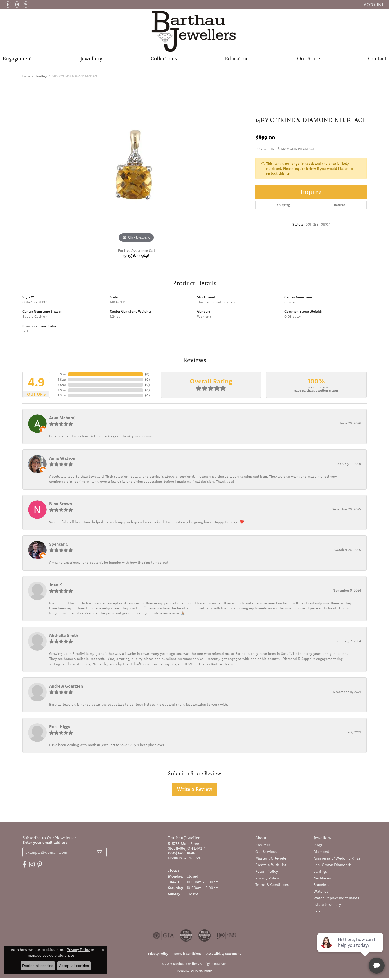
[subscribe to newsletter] (99, 852)
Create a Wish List (270, 864)
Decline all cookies (37, 965)
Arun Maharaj (62, 417)
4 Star (61, 379)
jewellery (41, 76)
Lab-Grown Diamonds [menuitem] (332, 864)
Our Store (308, 58)
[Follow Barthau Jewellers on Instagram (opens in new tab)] (17, 4)
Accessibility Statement (223, 954)
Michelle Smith (63, 635)
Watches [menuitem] (321, 891)
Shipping (283, 205)
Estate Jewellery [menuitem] (327, 904)
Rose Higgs (59, 726)
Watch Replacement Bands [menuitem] (336, 897)
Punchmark (203, 970)
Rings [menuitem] (318, 845)
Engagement (17, 58)
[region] (136, 164)
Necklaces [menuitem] (322, 878)
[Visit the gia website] (163, 935)
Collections (164, 58)
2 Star (62, 390)
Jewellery (91, 58)
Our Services (266, 851)
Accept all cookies (74, 965)
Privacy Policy (267, 878)
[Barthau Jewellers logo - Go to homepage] (195, 31)
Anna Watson (62, 458)
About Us (263, 845)
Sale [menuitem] (317, 911)
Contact (377, 58)
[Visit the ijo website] (226, 935)
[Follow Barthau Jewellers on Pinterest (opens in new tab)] (26, 4)
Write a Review (194, 789)
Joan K (55, 584)
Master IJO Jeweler (271, 858)
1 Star (62, 395)
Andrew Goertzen (66, 686)
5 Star (62, 374)
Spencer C (58, 544)
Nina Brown (60, 503)
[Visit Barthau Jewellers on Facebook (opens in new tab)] (8, 4)
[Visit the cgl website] (204, 935)
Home (26, 76)
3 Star (62, 385)
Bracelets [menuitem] (321, 884)
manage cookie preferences (51, 955)
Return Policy (266, 871)
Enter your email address (44, 842)
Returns (339, 205)
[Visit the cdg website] (186, 935)
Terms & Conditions (272, 884)
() (147, 374)
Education (237, 58)
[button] (373, 4)
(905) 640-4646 (136, 255)
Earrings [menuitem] (320, 871)
